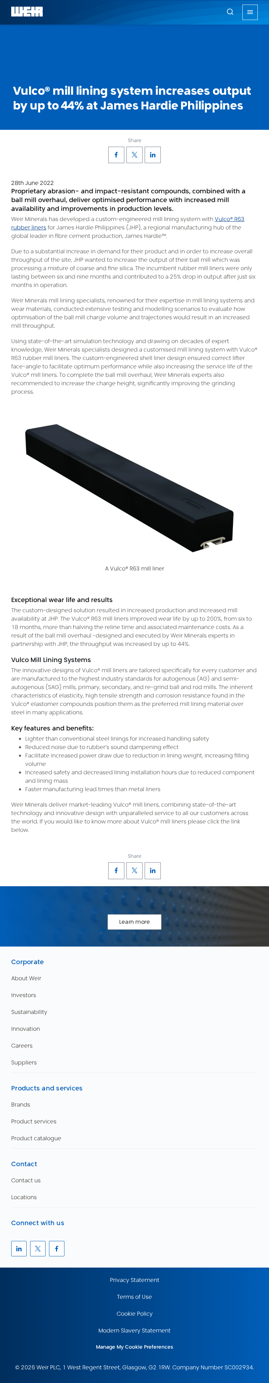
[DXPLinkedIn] (152, 154)
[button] (230, 11)
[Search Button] (230, 12)
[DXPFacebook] (116, 154)
